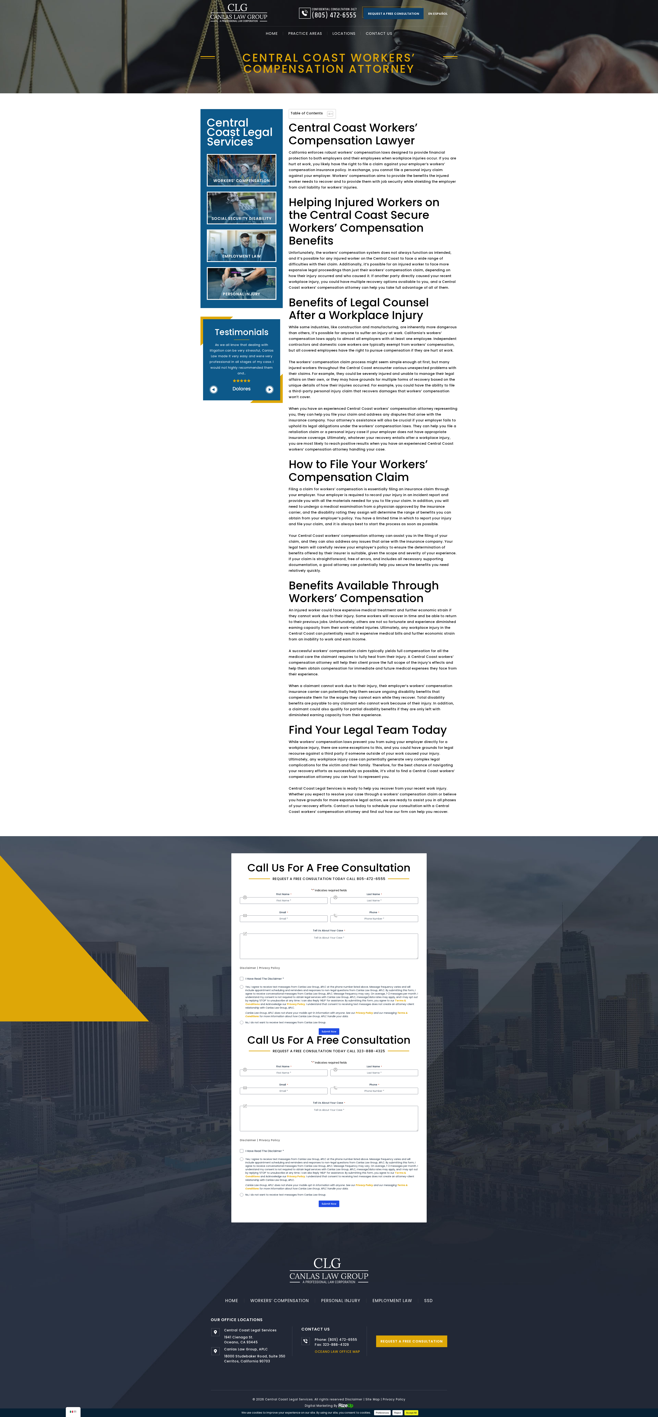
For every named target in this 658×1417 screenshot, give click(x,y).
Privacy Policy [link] (394, 1399)
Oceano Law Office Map (337, 1351)
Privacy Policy (269, 968)
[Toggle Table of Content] (328, 114)
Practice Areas (305, 33)
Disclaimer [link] (353, 1399)
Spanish (438, 13)
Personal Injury (340, 1300)
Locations (344, 33)
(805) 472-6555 (334, 15)
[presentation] (213, 378)
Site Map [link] (372, 1399)
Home (272, 33)
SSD (428, 1300)
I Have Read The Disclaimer (264, 979)
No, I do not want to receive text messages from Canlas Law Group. (285, 1022)
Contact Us (379, 33)
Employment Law (392, 1300)
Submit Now (329, 1031)
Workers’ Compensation (279, 1300)
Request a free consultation (393, 13)
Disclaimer (248, 968)
